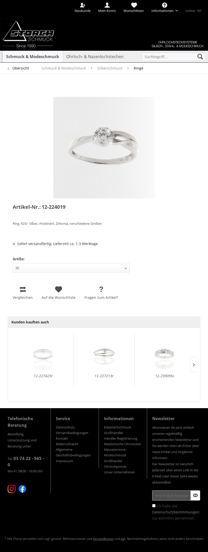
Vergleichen (23, 297)
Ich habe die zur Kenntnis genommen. (175, 512)
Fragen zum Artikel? (101, 297)
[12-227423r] (43, 353)
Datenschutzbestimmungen (175, 512)
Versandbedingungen (72, 432)
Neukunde (83, 10)
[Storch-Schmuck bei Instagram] (12, 489)
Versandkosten (103, 539)
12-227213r (104, 375)
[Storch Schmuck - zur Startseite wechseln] (36, 18)
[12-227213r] (104, 353)
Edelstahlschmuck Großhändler (117, 430)
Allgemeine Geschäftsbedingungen (73, 452)
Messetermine (115, 449)
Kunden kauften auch (30, 322)
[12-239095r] (165, 353)
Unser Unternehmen (119, 472)
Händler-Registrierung (120, 438)
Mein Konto (107, 10)
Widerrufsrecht (67, 444)
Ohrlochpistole (115, 466)
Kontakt (62, 438)
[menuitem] (173, 56)
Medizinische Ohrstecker (122, 444)
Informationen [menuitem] (162, 10)
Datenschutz (65, 427)
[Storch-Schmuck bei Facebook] (22, 489)
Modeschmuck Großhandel (115, 458)
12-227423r (43, 375)
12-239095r (164, 375)
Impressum (64, 461)
